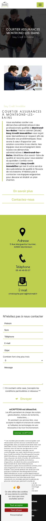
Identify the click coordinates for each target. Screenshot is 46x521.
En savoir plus (23, 191)
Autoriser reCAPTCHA (23, 433)
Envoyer (26, 399)
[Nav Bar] (40, 4)
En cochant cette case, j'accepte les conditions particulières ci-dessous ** (22, 389)
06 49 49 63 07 (23, 270)
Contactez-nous (23, 199)
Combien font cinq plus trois (16, 356)
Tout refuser (16, 510)
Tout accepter (16, 505)
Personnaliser (16, 515)
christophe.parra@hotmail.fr (23, 293)
